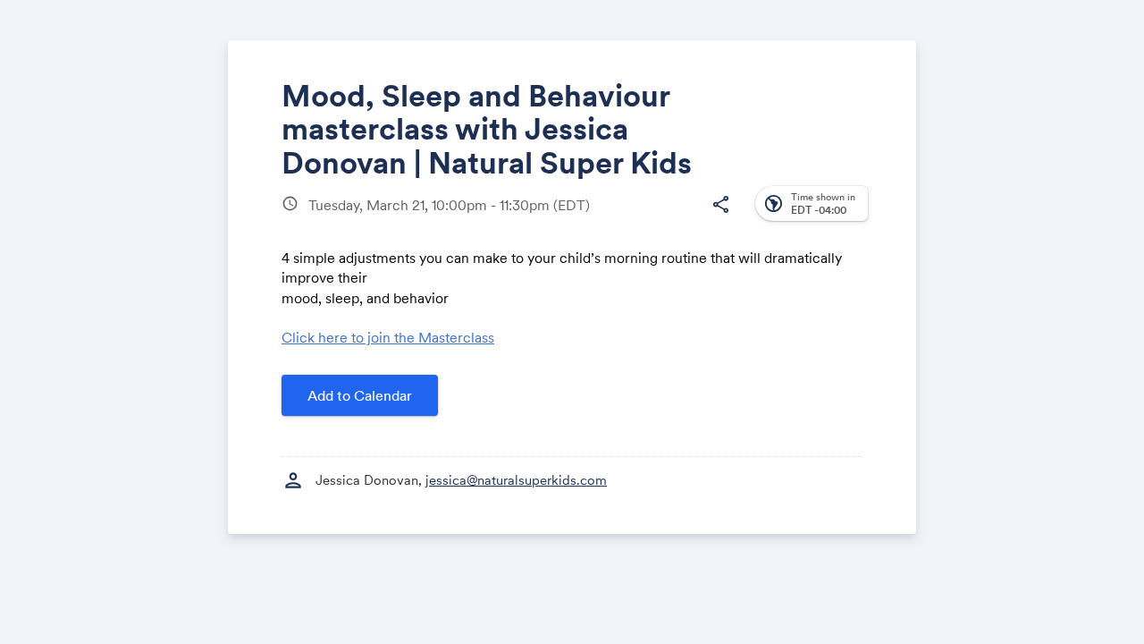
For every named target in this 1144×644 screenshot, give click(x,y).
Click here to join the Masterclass (388, 337)
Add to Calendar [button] (359, 395)
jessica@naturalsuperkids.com (516, 479)
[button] (720, 205)
